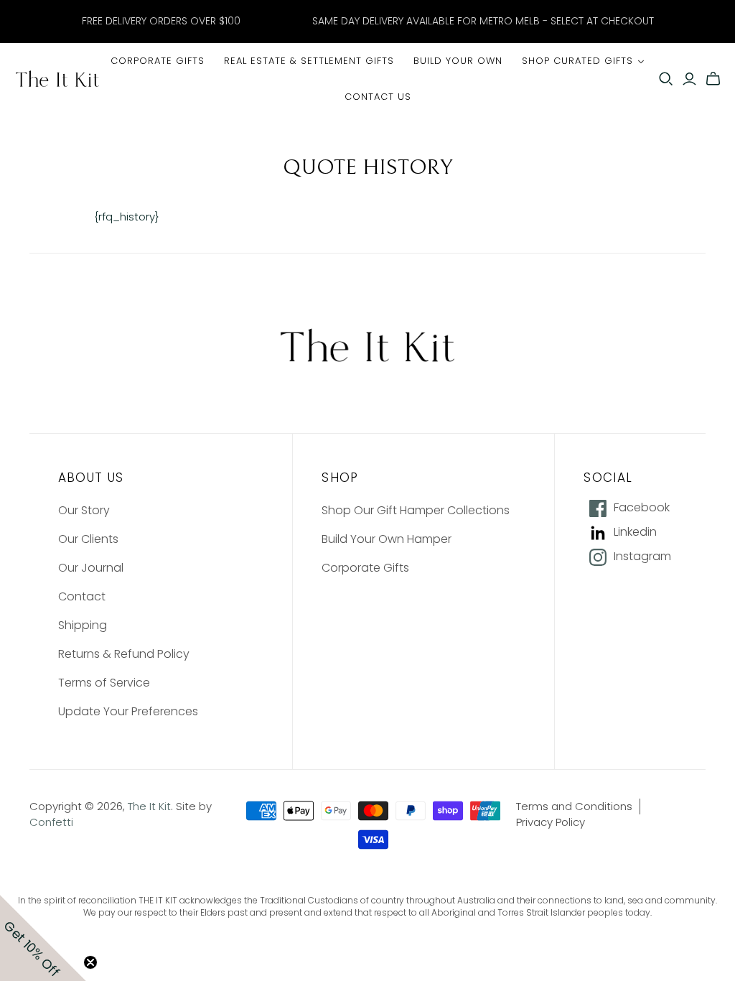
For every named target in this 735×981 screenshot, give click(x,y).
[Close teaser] (90, 962)
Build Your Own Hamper (386, 539)
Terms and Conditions (574, 806)
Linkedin (635, 532)
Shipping (82, 625)
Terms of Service (104, 682)
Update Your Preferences (128, 711)
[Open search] (666, 79)
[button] (43, 938)
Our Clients (88, 539)
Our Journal (90, 567)
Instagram (642, 556)
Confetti (51, 821)
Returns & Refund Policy (123, 654)
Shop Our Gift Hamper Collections (416, 510)
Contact (82, 596)
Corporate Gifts (365, 567)
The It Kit (149, 806)
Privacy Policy (550, 821)
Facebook (642, 508)
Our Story (84, 510)
